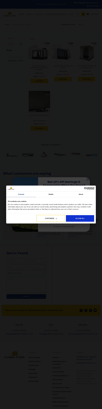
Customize (49, 218)
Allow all (80, 218)
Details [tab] (51, 194)
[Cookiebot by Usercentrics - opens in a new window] (85, 188)
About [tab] (81, 194)
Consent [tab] (21, 194)
